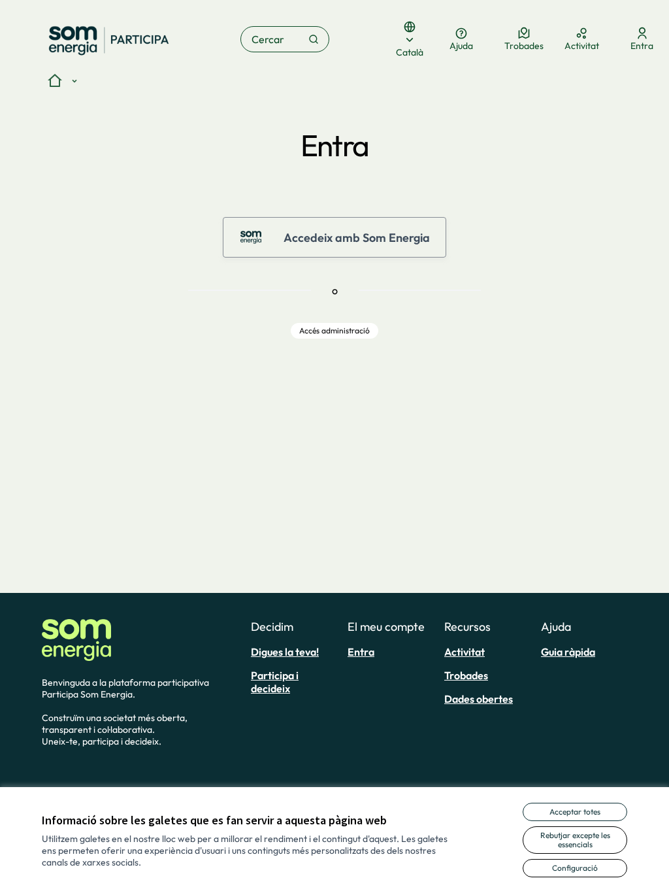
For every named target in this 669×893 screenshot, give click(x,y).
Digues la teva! (285, 651)
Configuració (575, 868)
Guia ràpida (568, 651)
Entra (361, 651)
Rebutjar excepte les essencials (575, 839)
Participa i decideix (275, 682)
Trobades (466, 675)
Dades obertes (478, 698)
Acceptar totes (574, 812)
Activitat (464, 651)
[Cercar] (313, 39)
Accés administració (334, 330)
